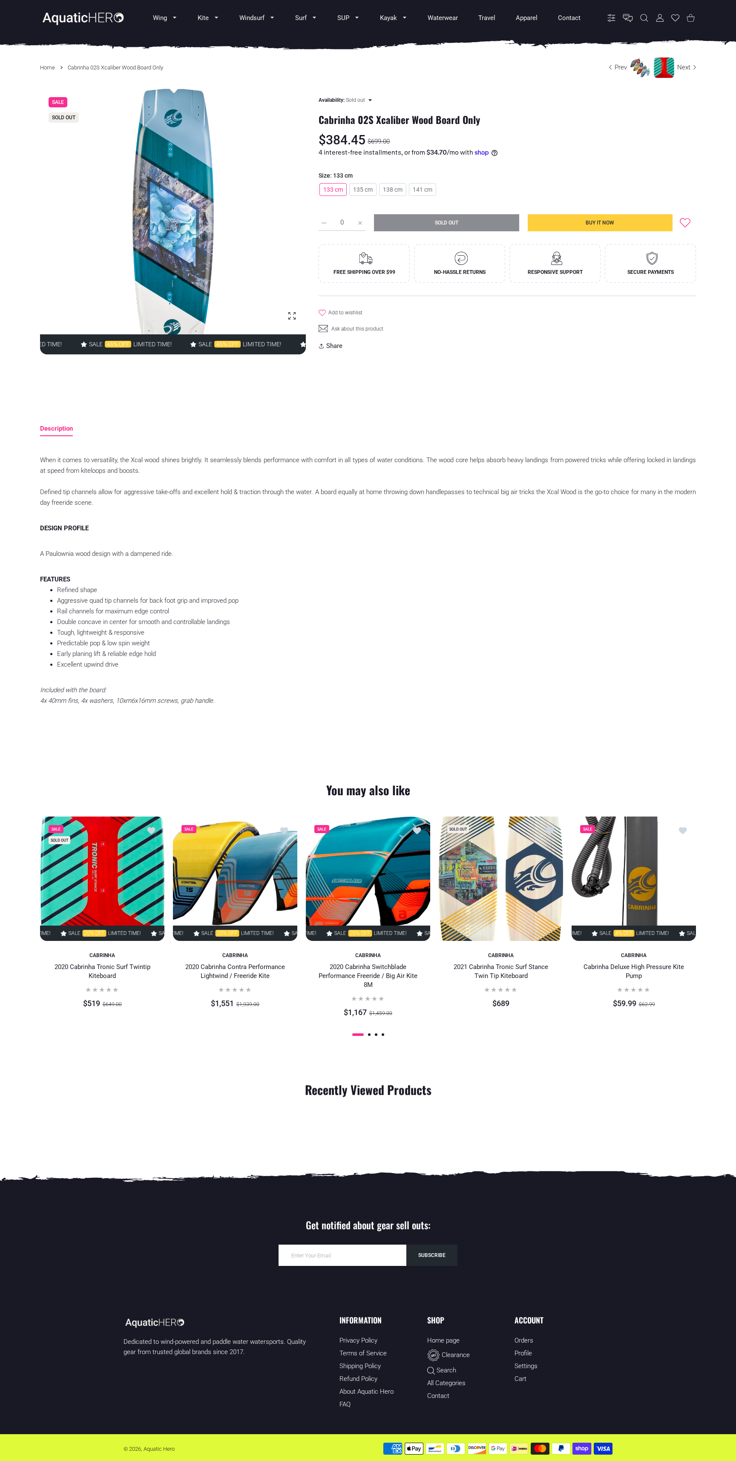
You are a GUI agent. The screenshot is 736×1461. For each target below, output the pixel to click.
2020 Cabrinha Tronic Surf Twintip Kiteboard (102, 971)
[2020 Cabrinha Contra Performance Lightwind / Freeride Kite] (235, 879)
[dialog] (644, 18)
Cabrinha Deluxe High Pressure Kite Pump (634, 971)
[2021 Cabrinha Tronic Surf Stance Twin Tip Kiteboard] (501, 879)
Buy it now (600, 223)
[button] (358, 1034)
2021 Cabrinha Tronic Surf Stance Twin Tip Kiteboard (501, 971)
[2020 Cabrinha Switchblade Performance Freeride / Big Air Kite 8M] (368, 879)
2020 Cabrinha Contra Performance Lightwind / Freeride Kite (235, 971)
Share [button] (334, 346)
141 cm (422, 189)
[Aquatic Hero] (82, 18)
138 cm (392, 189)
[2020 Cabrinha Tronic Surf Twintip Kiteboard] (102, 879)
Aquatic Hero (159, 1449)
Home (47, 67)
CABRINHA (102, 955)
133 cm (333, 189)
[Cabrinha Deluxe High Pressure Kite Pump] (634, 879)
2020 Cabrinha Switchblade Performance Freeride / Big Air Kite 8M (368, 976)
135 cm (363, 189)
